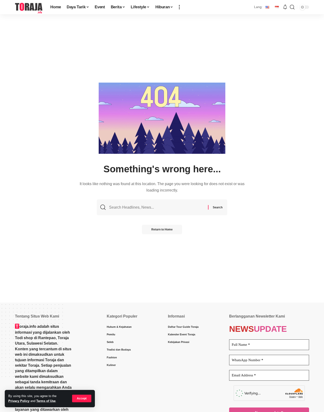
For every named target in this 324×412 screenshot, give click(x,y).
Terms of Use (46, 401)
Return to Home (162, 229)
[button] (81, 398)
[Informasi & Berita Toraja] (29, 7)
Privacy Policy (18, 401)
